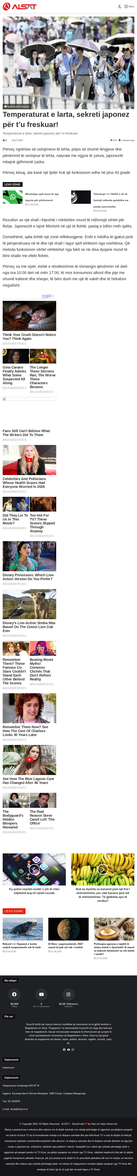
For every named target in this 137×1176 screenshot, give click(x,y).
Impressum (8, 1067)
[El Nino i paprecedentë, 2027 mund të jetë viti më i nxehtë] (68, 929)
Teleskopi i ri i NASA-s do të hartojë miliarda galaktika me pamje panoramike (110, 200)
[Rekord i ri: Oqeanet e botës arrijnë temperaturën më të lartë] (23, 929)
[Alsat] (20, 6)
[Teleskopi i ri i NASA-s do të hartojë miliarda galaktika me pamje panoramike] (81, 197)
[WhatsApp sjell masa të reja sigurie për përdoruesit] (12, 197)
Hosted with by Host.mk (86, 1124)
